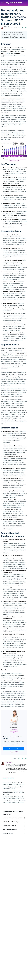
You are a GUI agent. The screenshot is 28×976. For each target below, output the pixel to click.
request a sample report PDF (14, 731)
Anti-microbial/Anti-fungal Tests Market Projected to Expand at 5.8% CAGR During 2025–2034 (14, 792)
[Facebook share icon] (19, 28)
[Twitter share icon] (26, 28)
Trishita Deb (6, 26)
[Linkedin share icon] (22, 28)
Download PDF (14, 752)
